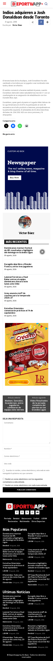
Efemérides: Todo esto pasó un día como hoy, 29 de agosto (13, 577)
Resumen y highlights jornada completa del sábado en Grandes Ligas (39, 565)
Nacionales (32, 585)
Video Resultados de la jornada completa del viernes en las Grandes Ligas (39, 405)
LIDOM (30, 541)
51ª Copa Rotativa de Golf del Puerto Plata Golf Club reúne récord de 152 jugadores (39, 578)
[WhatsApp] (32, 512)
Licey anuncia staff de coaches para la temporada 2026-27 (17, 295)
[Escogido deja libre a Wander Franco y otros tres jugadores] (42, 267)
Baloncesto (7, 559)
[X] (27, 512)
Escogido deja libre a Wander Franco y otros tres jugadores (18, 265)
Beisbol (6, 546)
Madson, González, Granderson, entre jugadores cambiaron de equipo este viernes (14, 405)
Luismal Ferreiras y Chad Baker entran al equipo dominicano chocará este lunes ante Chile (16, 280)
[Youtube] (37, 512)
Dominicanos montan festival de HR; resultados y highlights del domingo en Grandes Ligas (18, 250)
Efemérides (7, 583)
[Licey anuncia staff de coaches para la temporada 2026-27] (42, 297)
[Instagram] (22, 512)
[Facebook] (41, 22)
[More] (47, 22)
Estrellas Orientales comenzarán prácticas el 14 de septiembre (18, 310)
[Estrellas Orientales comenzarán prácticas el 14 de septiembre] (42, 312)
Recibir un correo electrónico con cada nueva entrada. (26, 485)
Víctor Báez (17, 25)
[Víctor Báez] (26, 222)
